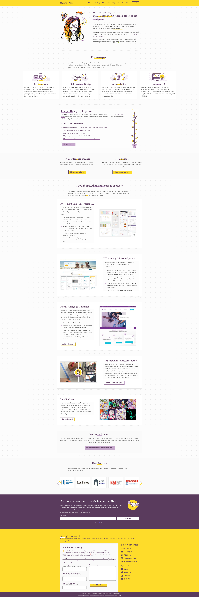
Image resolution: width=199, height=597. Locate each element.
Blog (113, 3)
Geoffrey (103, 593)
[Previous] (59, 483)
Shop (128, 3)
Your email (63, 515)
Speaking (97, 3)
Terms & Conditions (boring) (111, 595)
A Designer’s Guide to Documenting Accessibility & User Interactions (85, 127)
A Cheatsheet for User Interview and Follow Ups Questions (81, 139)
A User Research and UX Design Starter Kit (76, 136)
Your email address (68, 583)
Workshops (106, 3)
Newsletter (120, 3)
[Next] (140, 483)
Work (90, 3)
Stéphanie (94, 593)
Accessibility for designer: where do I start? (77, 130)
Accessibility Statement (83, 595)
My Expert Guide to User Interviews (74, 133)
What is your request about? (71, 573)
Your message (93, 565)
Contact (135, 3)
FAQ (120, 595)
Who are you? (66, 565)
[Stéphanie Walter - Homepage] (67, 3)
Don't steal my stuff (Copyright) (97, 595)
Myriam (110, 593)
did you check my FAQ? (99, 550)
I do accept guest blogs (94, 552)
